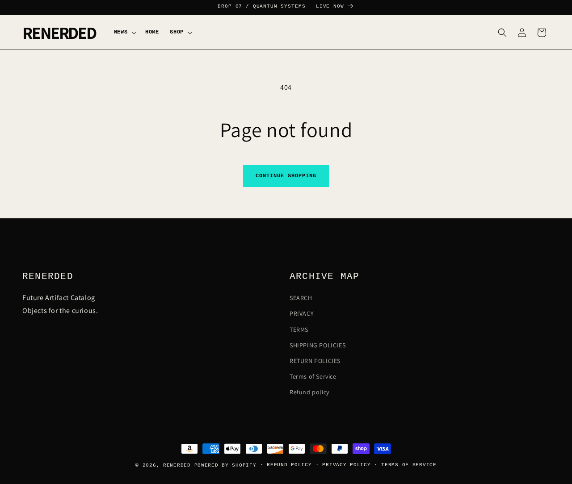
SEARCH (301, 298)
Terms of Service (313, 376)
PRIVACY (302, 313)
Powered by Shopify (225, 465)
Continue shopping (286, 176)
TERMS (299, 329)
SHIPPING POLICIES (317, 345)
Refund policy (309, 392)
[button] (124, 32)
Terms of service (409, 464)
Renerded (177, 465)
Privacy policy (346, 464)
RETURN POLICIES (315, 361)
